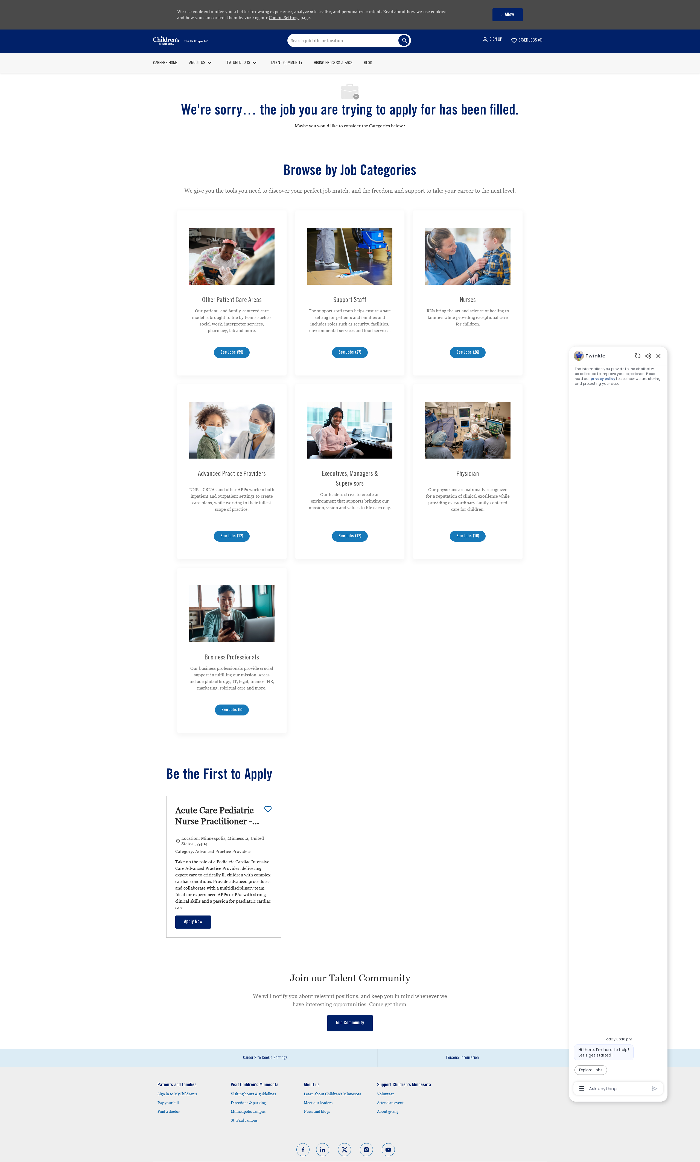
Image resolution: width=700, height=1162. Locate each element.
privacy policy (603, 378)
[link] (350, 1023)
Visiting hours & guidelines (253, 1094)
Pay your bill (168, 1103)
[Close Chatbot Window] (658, 356)
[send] (654, 1088)
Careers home (165, 63)
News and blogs (317, 1111)
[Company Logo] (180, 40)
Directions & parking (248, 1103)
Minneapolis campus (248, 1111)
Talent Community (286, 63)
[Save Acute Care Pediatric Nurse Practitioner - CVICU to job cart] (268, 809)
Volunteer (385, 1094)
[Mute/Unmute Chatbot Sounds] (648, 356)
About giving (387, 1111)
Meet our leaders (318, 1103)
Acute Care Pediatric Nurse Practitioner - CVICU (214, 816)
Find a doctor (169, 1111)
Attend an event (390, 1103)
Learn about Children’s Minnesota (332, 1094)
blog (368, 63)
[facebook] (303, 1149)
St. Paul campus (244, 1120)
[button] (492, 39)
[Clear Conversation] (638, 355)
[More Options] (581, 1088)
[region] (618, 721)
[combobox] (349, 40)
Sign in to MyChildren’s (177, 1094)
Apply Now (193, 922)
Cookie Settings (284, 17)
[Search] (403, 40)
